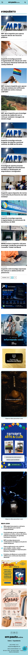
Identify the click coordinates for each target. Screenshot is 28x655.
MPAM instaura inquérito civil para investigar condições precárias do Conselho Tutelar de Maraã (13, 245)
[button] (24, 648)
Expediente (16, 620)
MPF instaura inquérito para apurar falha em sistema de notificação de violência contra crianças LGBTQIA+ (14, 89)
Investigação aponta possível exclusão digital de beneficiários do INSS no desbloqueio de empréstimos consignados (13, 168)
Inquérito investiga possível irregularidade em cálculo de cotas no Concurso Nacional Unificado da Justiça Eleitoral (14, 61)
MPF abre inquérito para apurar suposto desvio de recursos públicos (12, 35)
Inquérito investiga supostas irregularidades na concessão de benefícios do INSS (13, 220)
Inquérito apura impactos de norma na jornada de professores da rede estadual (14, 195)
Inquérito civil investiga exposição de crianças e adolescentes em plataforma (13, 270)
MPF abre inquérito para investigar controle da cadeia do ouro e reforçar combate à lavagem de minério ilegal (13, 116)
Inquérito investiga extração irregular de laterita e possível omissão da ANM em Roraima (12, 142)
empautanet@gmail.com (14, 625)
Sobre (10, 620)
